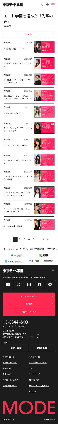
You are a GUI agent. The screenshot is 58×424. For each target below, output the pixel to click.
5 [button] (33, 239)
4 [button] (29, 239)
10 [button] (43, 239)
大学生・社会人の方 (10, 380)
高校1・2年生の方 (10, 362)
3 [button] (24, 239)
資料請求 (29, 304)
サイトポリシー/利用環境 (39, 385)
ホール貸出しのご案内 (38, 362)
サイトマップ (34, 374)
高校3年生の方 (8, 357)
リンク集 (32, 391)
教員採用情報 (34, 380)
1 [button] (15, 239)
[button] (47, 239)
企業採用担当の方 (10, 385)
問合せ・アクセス (29, 312)
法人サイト (33, 357)
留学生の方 (7, 368)
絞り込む (29, 34)
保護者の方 (7, 374)
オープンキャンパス (29, 296)
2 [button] (19, 239)
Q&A (31, 368)
